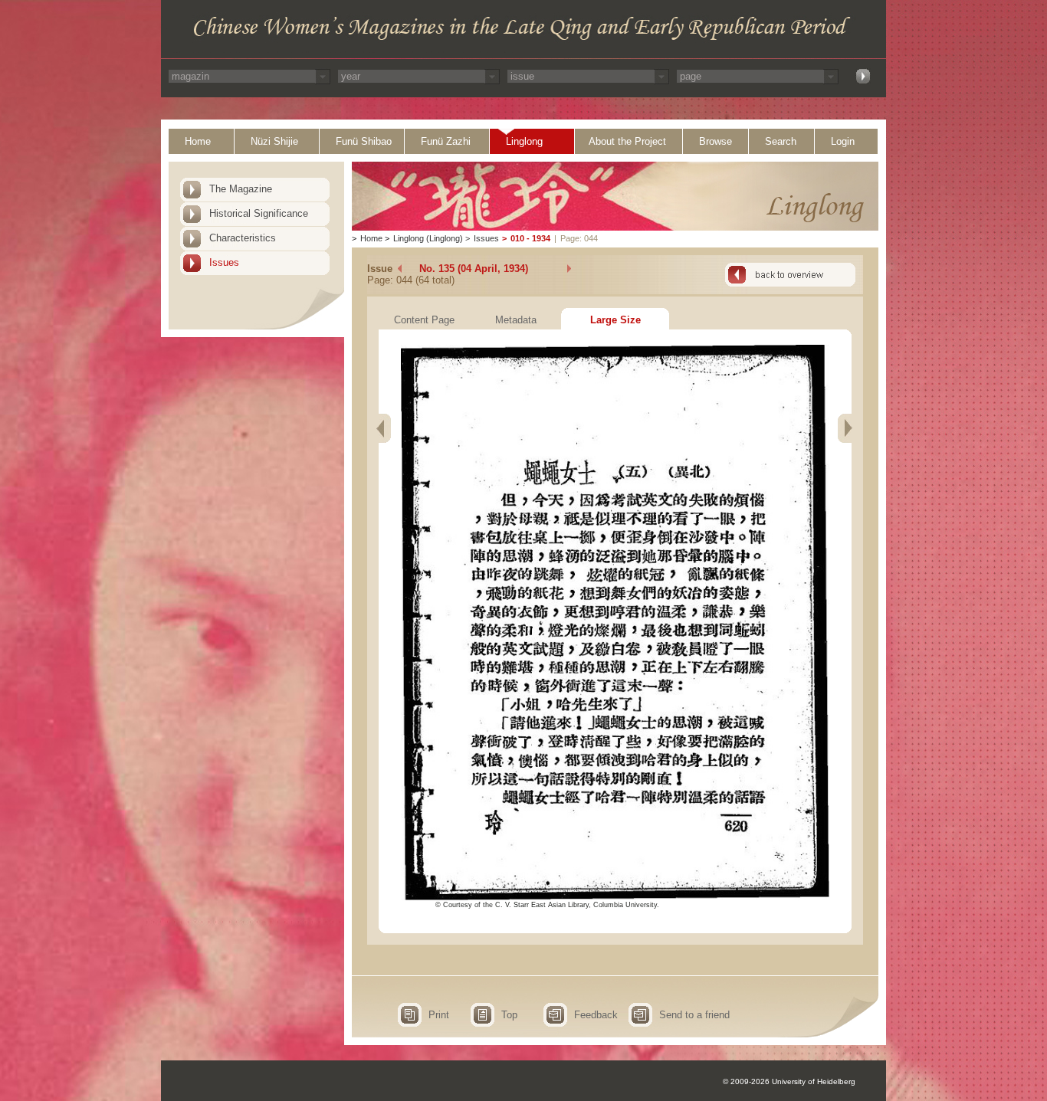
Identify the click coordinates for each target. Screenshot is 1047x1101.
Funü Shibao (364, 141)
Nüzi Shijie (274, 141)
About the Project (627, 141)
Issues (224, 262)
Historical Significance (258, 213)
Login (843, 141)
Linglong (524, 141)
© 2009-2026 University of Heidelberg (789, 1081)
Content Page (424, 320)
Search (780, 141)
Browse (715, 141)
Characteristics (242, 238)
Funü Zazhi (446, 141)
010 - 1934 (530, 238)
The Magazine (240, 189)
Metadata (516, 320)
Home (198, 141)
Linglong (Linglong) (428, 238)
